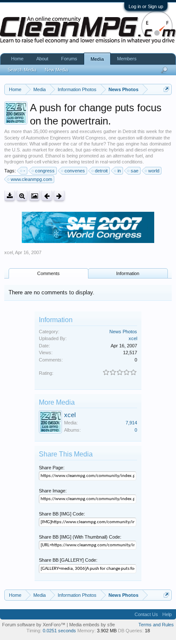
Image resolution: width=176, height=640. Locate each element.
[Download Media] (9, 195)
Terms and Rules (156, 624)
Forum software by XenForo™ (34, 624)
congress (45, 170)
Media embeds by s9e (92, 624)
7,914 (131, 422)
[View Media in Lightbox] (34, 195)
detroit (101, 170)
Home (17, 58)
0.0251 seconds (59, 630)
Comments (48, 273)
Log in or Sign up (146, 6)
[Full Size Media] (22, 195)
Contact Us (146, 614)
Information (127, 273)
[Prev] (46, 195)
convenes (75, 170)
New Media (56, 69)
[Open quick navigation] (166, 89)
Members (127, 58)
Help (167, 614)
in (119, 170)
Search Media (22, 69)
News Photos (123, 331)
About (42, 58)
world (153, 170)
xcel (8, 252)
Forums (69, 58)
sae (134, 170)
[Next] (59, 195)
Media (97, 59)
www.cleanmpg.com (31, 179)
